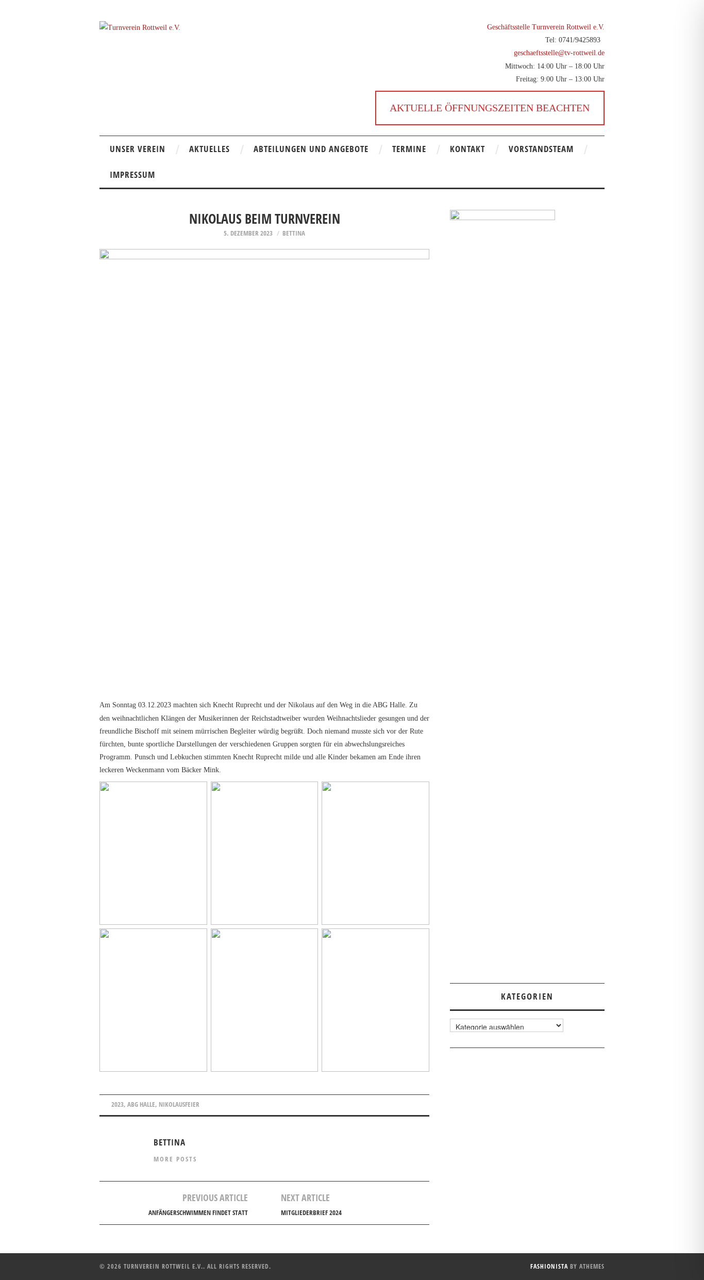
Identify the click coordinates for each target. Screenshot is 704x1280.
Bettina (293, 233)
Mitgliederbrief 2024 (311, 1212)
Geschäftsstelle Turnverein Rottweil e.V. (546, 27)
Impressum (132, 174)
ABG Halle (141, 1104)
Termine (409, 149)
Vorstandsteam (541, 149)
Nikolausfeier (179, 1104)
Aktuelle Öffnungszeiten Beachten (490, 107)
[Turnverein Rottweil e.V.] (139, 27)
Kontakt (467, 149)
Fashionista (549, 1266)
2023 (117, 1104)
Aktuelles (209, 149)
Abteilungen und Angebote (311, 149)
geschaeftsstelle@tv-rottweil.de (559, 53)
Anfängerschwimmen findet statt (198, 1212)
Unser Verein (137, 149)
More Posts (175, 1159)
